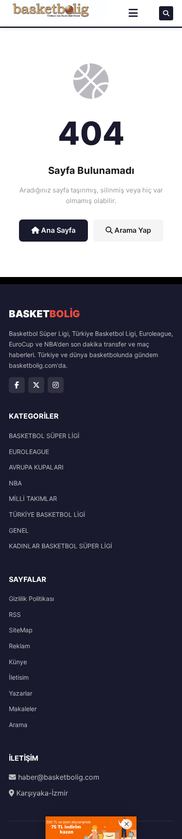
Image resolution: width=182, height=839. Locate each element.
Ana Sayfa (57, 230)
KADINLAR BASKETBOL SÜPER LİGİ (60, 546)
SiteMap (21, 630)
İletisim (19, 677)
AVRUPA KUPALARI (36, 467)
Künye (18, 662)
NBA (15, 483)
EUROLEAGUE (29, 451)
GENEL (19, 530)
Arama (18, 724)
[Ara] (166, 13)
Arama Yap (132, 230)
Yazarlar (20, 693)
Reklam (19, 646)
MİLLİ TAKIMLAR (33, 498)
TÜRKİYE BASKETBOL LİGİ (47, 514)
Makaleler (23, 708)
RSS (15, 614)
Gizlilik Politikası (31, 598)
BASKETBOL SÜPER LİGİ (44, 435)
